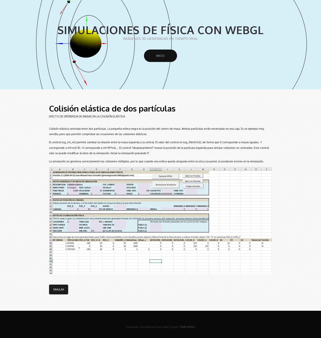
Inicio (160, 55)
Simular (58, 289)
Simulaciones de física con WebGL (160, 30)
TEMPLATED (186, 327)
